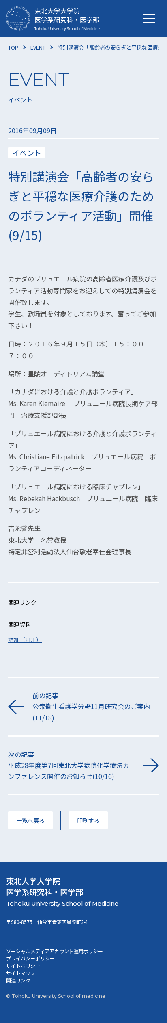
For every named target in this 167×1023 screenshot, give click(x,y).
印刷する (88, 820)
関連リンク (18, 980)
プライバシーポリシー (30, 958)
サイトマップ (20, 972)
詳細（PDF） (25, 640)
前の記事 (91, 706)
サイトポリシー (23, 965)
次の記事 (68, 765)
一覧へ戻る (30, 820)
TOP (13, 47)
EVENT (37, 47)
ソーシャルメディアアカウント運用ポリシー (54, 950)
